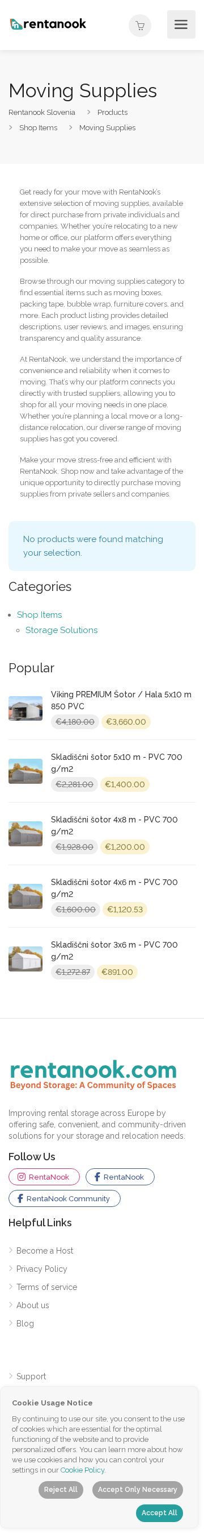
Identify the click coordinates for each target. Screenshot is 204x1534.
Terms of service (46, 1287)
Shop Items (39, 615)
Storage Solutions (61, 630)
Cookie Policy (82, 1470)
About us (32, 1305)
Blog (25, 1323)
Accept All (159, 1513)
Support (31, 1376)
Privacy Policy (41, 1268)
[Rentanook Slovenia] (48, 23)
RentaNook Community (67, 1198)
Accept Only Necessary (137, 1490)
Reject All (61, 1490)
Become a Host (44, 1250)
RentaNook (48, 1177)
